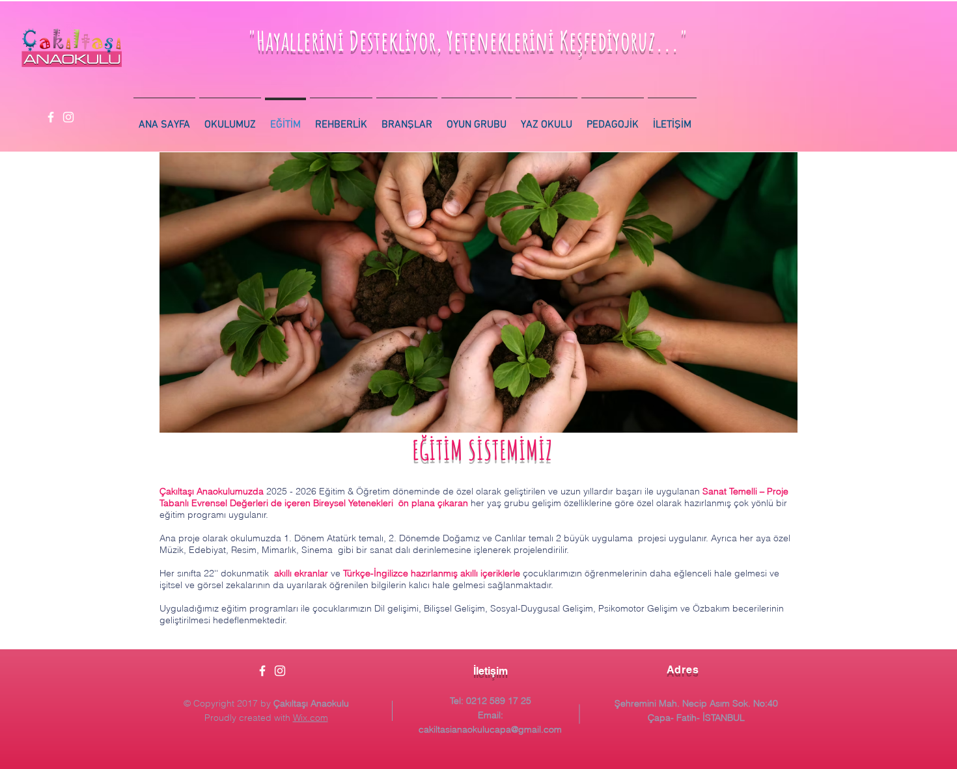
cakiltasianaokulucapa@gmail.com (490, 729)
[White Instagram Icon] (68, 117)
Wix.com (310, 717)
